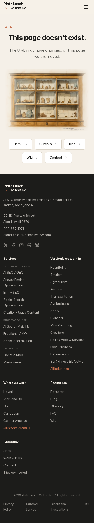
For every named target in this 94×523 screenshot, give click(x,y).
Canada (9, 406)
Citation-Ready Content (21, 312)
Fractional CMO (15, 333)
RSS (87, 504)
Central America (15, 420)
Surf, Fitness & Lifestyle (66, 361)
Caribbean (11, 413)
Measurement (13, 362)
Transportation (61, 296)
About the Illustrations (59, 507)
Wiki (30, 157)
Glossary (56, 406)
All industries (59, 368)
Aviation (56, 289)
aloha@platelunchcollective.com (27, 235)
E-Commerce (60, 354)
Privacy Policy (8, 507)
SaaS (54, 311)
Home (17, 144)
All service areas (15, 428)
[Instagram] (21, 245)
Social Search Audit (17, 341)
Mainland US (12, 399)
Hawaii (8, 391)
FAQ (53, 413)
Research (57, 391)
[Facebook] (13, 245)
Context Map (13, 355)
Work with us (12, 458)
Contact (56, 157)
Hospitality (58, 267)
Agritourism (58, 282)
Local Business (61, 347)
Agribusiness (59, 303)
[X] (5, 245)
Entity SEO (11, 292)
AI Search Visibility (16, 326)
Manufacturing (61, 325)
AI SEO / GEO (13, 272)
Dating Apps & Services (67, 340)
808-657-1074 (13, 228)
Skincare (56, 318)
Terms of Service (31, 507)
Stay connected (15, 472)
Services (45, 144)
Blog (72, 144)
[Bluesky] (37, 245)
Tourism (56, 274)
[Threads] (29, 245)
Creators (57, 332)
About (7, 451)
